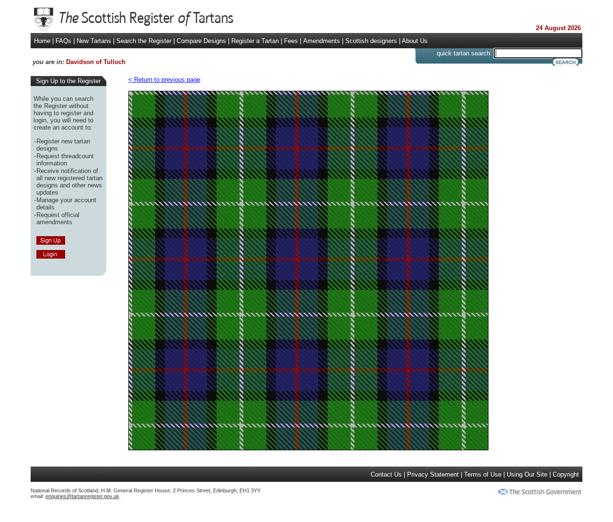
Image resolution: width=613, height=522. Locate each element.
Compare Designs (201, 40)
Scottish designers (371, 40)
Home (42, 40)
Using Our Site (527, 474)
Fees (291, 40)
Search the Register (143, 40)
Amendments (321, 40)
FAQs (63, 40)
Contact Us (386, 474)
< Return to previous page (164, 79)
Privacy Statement (433, 474)
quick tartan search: (464, 53)
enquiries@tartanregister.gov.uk (82, 496)
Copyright (566, 474)
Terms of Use (482, 474)
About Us (415, 40)
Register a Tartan (255, 40)
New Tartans (94, 40)
